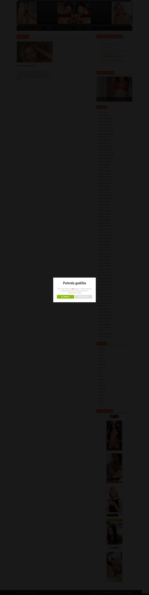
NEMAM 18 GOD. (83, 297)
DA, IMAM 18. (65, 297)
